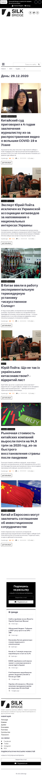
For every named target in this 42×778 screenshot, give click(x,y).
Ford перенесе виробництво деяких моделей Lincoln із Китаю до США (20, 674)
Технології (11, 281)
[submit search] (39, 64)
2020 (10, 69)
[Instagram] (37, 12)
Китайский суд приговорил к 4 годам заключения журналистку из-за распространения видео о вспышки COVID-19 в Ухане (20, 133)
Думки (3, 364)
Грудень (18, 69)
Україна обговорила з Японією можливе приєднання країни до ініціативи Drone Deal (21, 686)
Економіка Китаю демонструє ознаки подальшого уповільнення (20, 642)
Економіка (11, 429)
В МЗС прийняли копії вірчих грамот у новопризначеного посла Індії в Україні (20, 663)
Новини (3, 69)
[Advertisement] (21, 38)
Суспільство (12, 116)
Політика (11, 201)
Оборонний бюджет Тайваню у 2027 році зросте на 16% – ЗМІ (20, 630)
